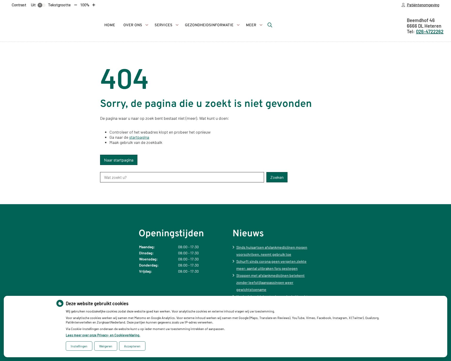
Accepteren (132, 346)
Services (163, 25)
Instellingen (79, 346)
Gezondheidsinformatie (209, 25)
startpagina (139, 137)
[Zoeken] (270, 25)
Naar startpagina (118, 159)
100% (84, 5)
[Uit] (42, 5)
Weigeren (105, 346)
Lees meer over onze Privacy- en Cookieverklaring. (103, 335)
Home (109, 25)
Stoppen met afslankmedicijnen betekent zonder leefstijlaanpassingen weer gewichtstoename (270, 282)
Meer (251, 25)
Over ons (132, 25)
